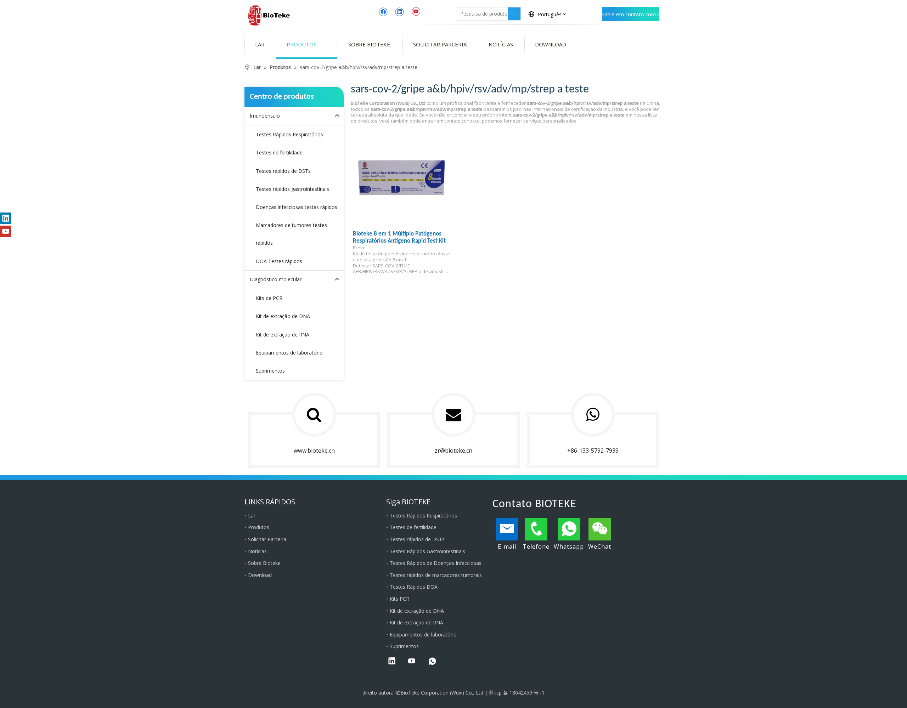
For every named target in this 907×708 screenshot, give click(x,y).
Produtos (258, 527)
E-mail (507, 546)
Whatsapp (569, 546)
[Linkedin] (399, 11)
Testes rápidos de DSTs (417, 539)
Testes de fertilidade (413, 527)
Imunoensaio (265, 115)
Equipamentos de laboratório (423, 634)
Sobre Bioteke (264, 563)
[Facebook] (383, 11)
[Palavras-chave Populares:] (514, 13)
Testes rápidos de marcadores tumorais (436, 575)
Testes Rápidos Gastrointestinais (427, 551)
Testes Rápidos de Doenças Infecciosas (435, 563)
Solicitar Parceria (267, 539)
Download (260, 575)
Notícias (257, 551)
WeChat (599, 546)
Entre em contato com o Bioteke (630, 16)
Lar (251, 515)
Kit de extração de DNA (417, 610)
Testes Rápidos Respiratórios (423, 515)
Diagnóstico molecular (276, 279)
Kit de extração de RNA (416, 622)
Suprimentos (404, 646)
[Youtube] (415, 11)
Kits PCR (399, 598)
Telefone (536, 546)
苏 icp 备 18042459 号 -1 (517, 692)
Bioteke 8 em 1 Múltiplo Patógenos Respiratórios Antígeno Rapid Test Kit (399, 237)
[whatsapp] (432, 661)
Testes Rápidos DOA (414, 586)
